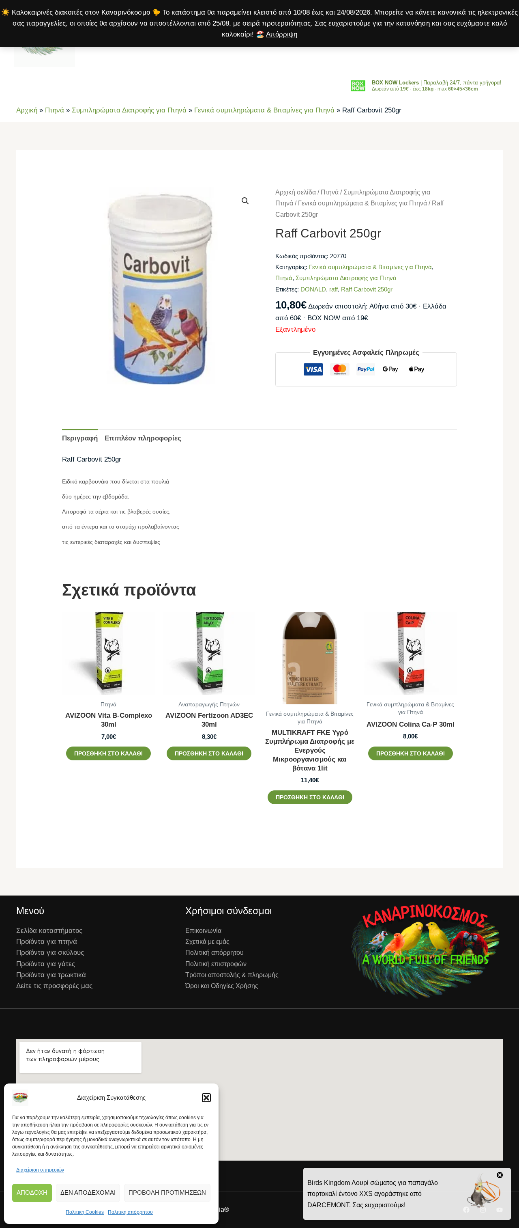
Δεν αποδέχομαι (88, 1192)
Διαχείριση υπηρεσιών (40, 1170)
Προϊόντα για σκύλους (50, 952)
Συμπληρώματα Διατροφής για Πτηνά (129, 110)
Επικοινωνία (203, 930)
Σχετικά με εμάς (207, 941)
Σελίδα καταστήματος (49, 930)
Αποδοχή (32, 1192)
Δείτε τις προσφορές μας (54, 986)
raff (333, 289)
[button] (206, 1098)
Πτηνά (54, 110)
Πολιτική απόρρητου (130, 1212)
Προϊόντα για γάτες (45, 964)
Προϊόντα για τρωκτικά (51, 975)
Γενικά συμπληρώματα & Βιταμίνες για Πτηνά (264, 110)
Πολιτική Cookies (85, 1212)
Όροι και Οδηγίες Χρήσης (221, 985)
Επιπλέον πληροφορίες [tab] (143, 438)
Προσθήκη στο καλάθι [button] (108, 753)
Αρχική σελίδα (295, 192)
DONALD (313, 289)
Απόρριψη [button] (281, 34)
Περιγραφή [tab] (80, 438)
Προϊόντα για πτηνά (46, 941)
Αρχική (26, 110)
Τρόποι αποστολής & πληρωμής (232, 974)
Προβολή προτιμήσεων (167, 1192)
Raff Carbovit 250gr (366, 289)
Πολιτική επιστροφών (216, 963)
